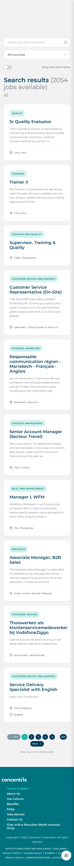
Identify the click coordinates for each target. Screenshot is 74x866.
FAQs (10, 809)
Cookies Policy (33, 853)
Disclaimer (60, 848)
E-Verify (50, 853)
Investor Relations (38, 857)
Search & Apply (17, 788)
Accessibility (61, 857)
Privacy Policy (12, 853)
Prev (15, 736)
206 (63, 736)
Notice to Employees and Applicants (27, 848)
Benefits (13, 804)
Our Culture (15, 799)
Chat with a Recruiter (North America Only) (33, 826)
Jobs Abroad (15, 814)
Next (35, 743)
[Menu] (66, 855)
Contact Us (14, 819)
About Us (13, 793)
